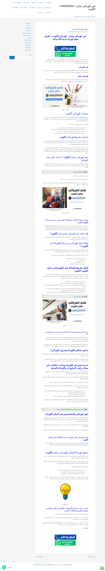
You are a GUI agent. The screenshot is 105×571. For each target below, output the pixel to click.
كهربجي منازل (23, 7)
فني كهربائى (34, 2)
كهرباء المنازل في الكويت (80, 117)
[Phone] (4, 567)
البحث (29, 55)
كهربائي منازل (32, 7)
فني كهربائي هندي (47, 7)
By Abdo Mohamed (38, 564)
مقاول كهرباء (40, 12)
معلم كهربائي (48, 12)
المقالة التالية (39, 556)
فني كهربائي (26, 2)
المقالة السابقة (91, 556)
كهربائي (39, 7)
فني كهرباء (41, 2)
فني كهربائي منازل (17, 2)
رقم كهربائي (48, 2)
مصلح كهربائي (15, 7)
